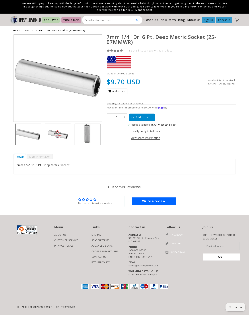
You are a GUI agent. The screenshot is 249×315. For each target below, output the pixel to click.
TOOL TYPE (51, 20)
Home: (17, 30)
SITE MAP (97, 234)
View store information (145, 138)
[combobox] (108, 20)
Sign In (208, 20)
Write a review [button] (153, 201)
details (20, 157)
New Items (168, 20)
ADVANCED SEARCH (103, 245)
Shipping (112, 103)
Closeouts (150, 20)
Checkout (224, 20)
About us (193, 20)
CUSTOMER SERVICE (66, 240)
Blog (181, 20)
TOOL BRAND (71, 20)
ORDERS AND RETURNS (105, 251)
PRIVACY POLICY (63, 245)
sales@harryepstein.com (144, 265)
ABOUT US (60, 234)
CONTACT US (99, 256)
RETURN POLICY (101, 262)
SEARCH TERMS (101, 240)
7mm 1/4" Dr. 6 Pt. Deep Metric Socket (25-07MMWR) (54, 30)
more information (39, 156)
